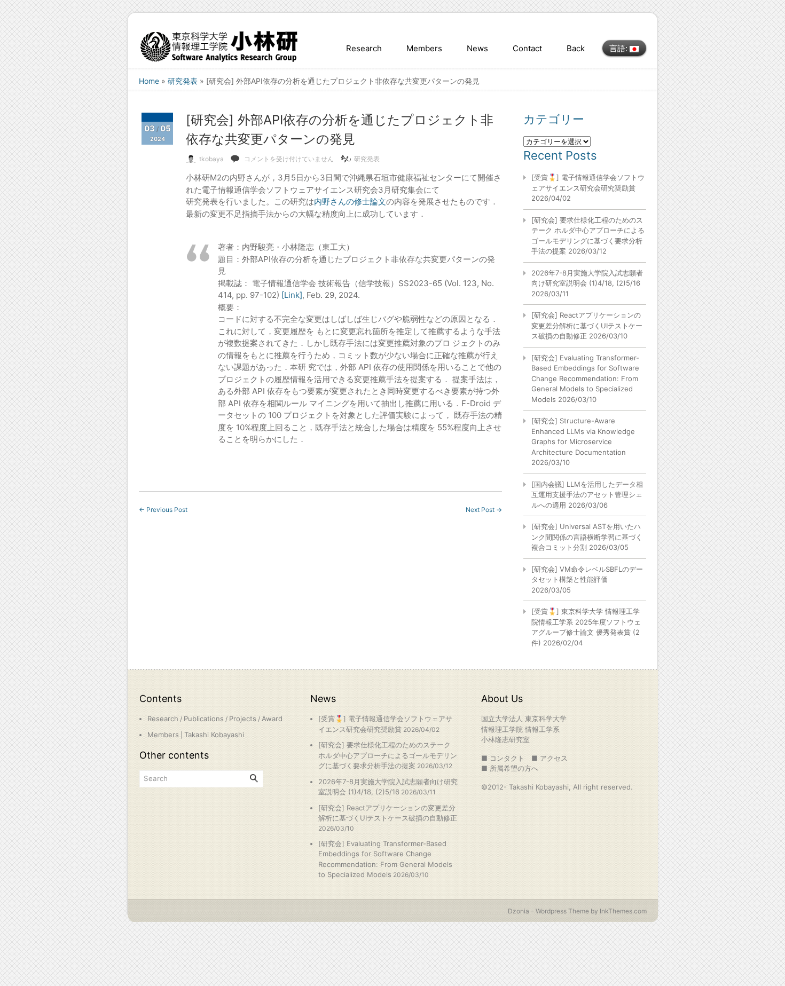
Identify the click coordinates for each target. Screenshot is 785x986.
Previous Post (163, 510)
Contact (527, 48)
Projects (242, 718)
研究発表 (183, 80)
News (477, 48)
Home (149, 80)
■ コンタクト (502, 758)
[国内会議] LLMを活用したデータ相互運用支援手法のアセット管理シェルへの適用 (587, 494)
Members (424, 48)
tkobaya (211, 159)
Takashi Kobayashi (214, 734)
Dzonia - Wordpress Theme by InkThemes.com (577, 911)
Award (272, 718)
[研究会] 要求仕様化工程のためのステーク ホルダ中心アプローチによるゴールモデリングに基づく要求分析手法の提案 (387, 755)
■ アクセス (549, 758)
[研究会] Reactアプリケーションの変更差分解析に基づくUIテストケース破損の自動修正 (586, 325)
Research (364, 48)
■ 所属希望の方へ (509, 768)
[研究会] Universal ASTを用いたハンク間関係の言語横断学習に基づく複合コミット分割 (586, 536)
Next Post (484, 510)
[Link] (291, 295)
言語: (619, 48)
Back (576, 48)
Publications (204, 718)
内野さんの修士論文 (350, 201)
